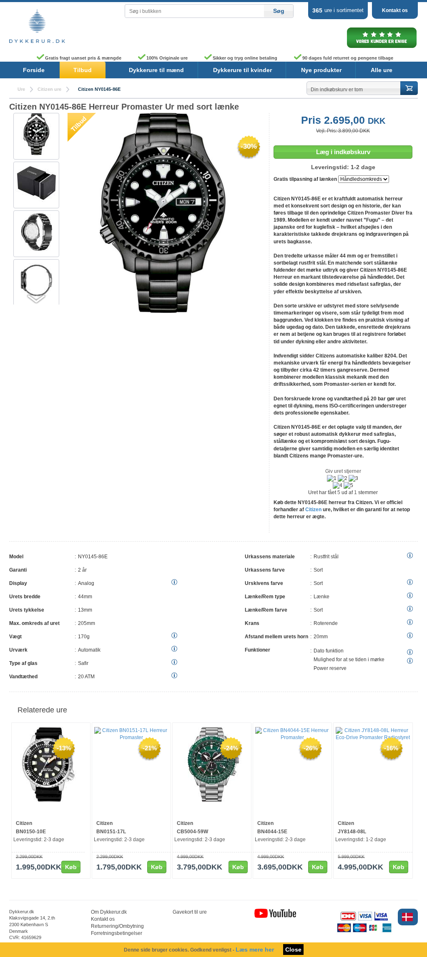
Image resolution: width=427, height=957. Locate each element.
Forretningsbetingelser (116, 933)
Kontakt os (395, 10)
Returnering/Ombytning (117, 926)
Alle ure (381, 70)
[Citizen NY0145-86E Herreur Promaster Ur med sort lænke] (36, 183)
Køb (71, 867)
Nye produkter (321, 70)
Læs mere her (255, 949)
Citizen (313, 509)
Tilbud (82, 70)
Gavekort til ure (190, 912)
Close (293, 949)
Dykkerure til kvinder (242, 70)
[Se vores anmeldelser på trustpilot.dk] (382, 47)
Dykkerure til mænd (156, 70)
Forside (34, 70)
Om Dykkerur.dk (109, 912)
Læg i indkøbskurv (343, 151)
